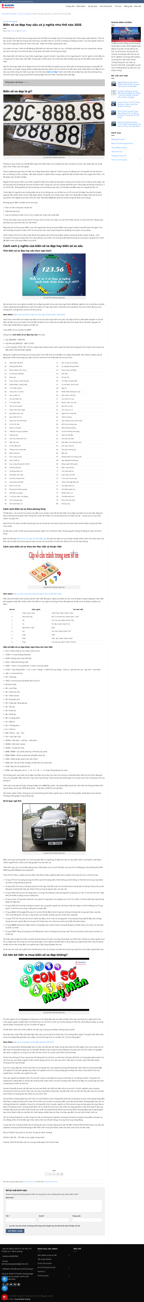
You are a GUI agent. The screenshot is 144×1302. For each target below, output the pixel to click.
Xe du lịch (92, 6)
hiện (26, 82)
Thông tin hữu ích (118, 156)
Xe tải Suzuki (106, 6)
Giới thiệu (80, 6)
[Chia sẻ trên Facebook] (46, 1174)
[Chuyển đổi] (139, 160)
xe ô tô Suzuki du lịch (47, 1267)
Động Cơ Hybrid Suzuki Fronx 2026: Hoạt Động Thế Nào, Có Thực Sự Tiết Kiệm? (129, 124)
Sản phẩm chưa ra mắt (47, 1255)
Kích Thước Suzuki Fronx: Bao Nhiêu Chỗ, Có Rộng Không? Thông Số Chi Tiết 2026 (128, 114)
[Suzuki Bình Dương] (8, 6)
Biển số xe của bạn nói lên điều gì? (31, 539)
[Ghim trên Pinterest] (58, 1174)
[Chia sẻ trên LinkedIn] (61, 1174)
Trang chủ (70, 6)
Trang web (76, 1216)
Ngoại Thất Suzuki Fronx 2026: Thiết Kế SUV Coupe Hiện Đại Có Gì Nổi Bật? (128, 84)
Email (41, 1216)
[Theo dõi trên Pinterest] (18, 1284)
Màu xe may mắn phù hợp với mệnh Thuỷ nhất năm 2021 (37, 594)
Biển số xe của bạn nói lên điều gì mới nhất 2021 (33, 1042)
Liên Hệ (137, 6)
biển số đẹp (52, 72)
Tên (8, 1216)
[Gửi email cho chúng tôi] (15, 1284)
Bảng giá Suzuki (118, 139)
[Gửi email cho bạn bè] (54, 1174)
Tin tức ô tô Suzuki (24, 14)
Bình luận (10, 1198)
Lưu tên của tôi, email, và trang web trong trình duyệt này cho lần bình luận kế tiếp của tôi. (44, 1226)
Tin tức (118, 6)
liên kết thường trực (51, 1181)
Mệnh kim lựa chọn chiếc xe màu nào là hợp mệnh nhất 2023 (39, 315)
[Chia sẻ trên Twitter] (50, 1174)
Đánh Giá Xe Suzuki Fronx (122, 143)
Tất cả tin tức (116, 152)
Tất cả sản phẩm (44, 1259)
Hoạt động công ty (119, 148)
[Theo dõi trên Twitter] (11, 1284)
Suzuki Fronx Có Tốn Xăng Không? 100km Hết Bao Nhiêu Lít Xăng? (129, 104)
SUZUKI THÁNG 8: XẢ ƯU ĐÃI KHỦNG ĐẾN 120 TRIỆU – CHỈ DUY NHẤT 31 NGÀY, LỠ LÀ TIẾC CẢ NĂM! (129, 94)
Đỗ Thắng (23, 31)
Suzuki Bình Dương (9, 14)
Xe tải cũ (41, 1272)
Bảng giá (128, 6)
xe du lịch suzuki (45, 1263)
